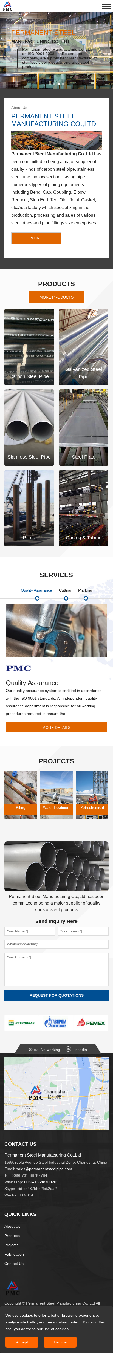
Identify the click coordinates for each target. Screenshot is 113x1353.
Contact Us (14, 1263)
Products (12, 1235)
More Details (56, 727)
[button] (50, 84)
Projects (11, 1245)
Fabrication (14, 1254)
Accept (22, 1342)
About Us (12, 1226)
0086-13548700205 (41, 1182)
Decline (60, 1342)
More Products (56, 297)
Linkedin (79, 1049)
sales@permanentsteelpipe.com (44, 1169)
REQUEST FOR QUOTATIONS (57, 995)
